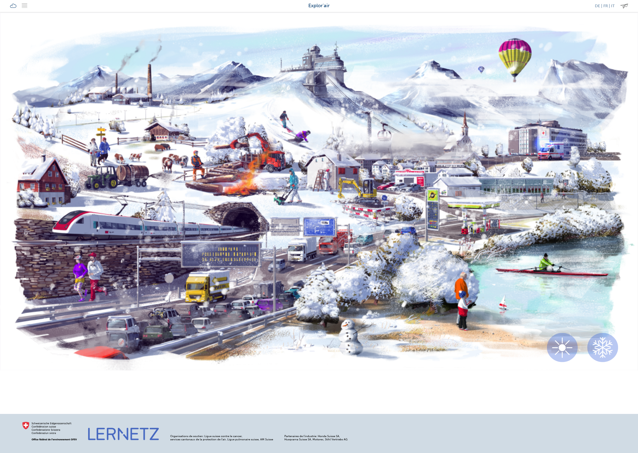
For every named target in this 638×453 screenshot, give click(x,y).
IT (613, 5)
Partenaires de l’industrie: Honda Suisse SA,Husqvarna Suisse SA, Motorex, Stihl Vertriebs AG (315, 438)
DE (597, 5)
